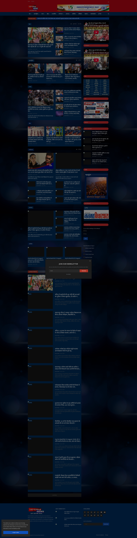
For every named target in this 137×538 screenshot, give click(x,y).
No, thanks (68, 274)
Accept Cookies (16, 532)
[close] (28, 521)
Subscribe (84, 271)
